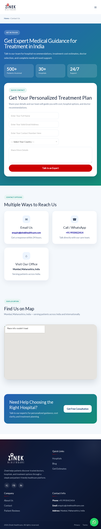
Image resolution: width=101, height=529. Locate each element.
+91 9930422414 (74, 232)
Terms (85, 525)
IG (7, 485)
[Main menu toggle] (95, 7)
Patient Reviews (12, 510)
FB (14, 485)
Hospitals (57, 458)
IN (21, 485)
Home (6, 18)
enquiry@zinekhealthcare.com (26, 232)
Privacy (77, 525)
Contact (8, 505)
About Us (8, 500)
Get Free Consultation (78, 409)
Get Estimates (59, 468)
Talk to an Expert (50, 168)
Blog (54, 463)
